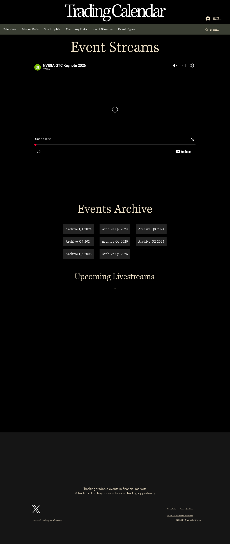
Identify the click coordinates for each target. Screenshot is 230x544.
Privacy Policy (171, 509)
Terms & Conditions (186, 509)
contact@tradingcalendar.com (47, 520)
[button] (9, 29)
